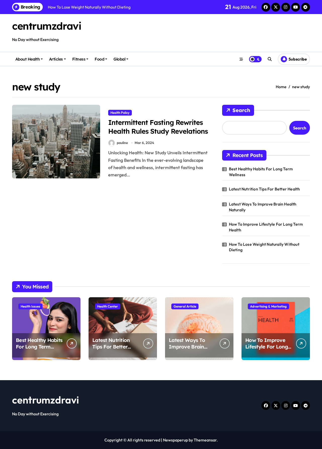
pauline (122, 142)
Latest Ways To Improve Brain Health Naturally (263, 207)
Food (99, 59)
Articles (56, 59)
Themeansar (205, 439)
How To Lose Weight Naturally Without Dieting (264, 247)
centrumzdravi (46, 26)
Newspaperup (175, 439)
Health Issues (30, 306)
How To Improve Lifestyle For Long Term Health (266, 227)
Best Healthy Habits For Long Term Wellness (261, 171)
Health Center (107, 306)
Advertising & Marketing (268, 306)
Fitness (79, 59)
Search (241, 110)
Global (119, 59)
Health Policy (120, 113)
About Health (27, 59)
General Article (185, 306)
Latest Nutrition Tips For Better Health (264, 188)
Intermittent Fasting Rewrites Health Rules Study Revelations (158, 126)
